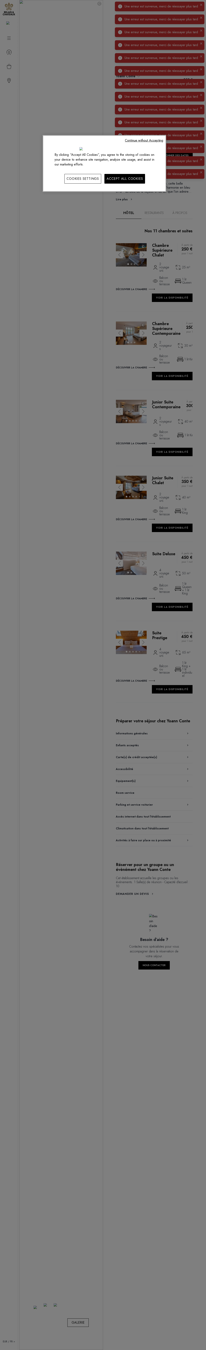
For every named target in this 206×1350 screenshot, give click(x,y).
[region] (104, 163)
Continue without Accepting (144, 140)
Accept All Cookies (125, 178)
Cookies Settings (83, 178)
